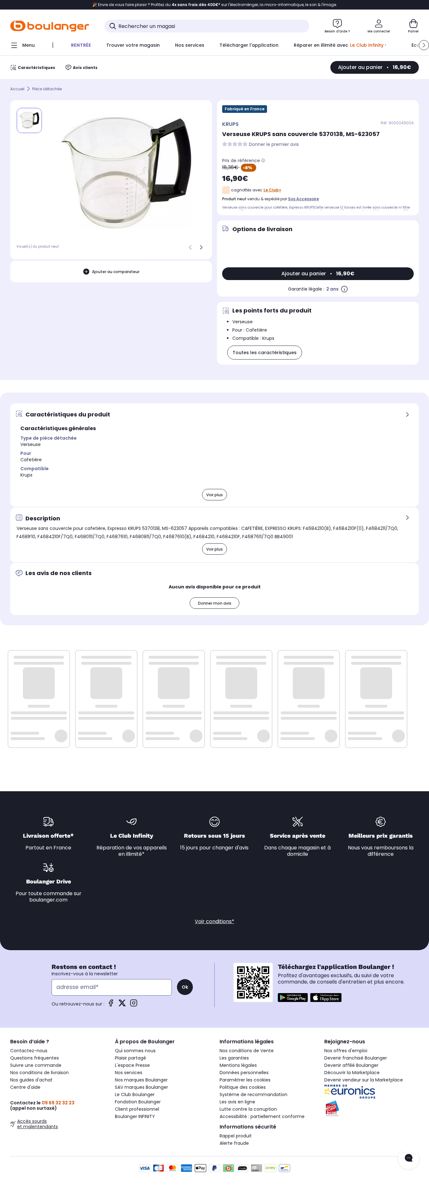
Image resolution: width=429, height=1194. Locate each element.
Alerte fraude (234, 1143)
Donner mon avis (214, 603)
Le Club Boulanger (135, 1094)
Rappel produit (236, 1136)
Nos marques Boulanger (141, 1080)
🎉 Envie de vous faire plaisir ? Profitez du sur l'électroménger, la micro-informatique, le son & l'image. (214, 5)
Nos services (128, 1072)
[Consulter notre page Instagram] (133, 1005)
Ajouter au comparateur (115, 271)
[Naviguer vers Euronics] (371, 1092)
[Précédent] (190, 247)
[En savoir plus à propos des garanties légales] (344, 289)
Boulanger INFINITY (135, 1116)
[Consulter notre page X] (122, 1005)
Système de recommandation (253, 1094)
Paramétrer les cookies (245, 1080)
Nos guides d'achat (31, 1080)
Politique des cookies (243, 1087)
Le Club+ (272, 190)
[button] (424, 45)
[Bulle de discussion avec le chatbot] (408, 1158)
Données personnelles (244, 1072)
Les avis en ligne (237, 1102)
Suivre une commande (35, 1065)
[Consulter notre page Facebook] (111, 1005)
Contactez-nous (28, 1050)
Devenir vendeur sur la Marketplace (363, 1080)
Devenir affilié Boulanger (351, 1065)
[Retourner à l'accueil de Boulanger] (49, 26)
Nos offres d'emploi (345, 1050)
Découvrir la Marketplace (352, 1072)
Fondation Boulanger (138, 1102)
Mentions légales (238, 1065)
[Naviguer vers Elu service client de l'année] (371, 1108)
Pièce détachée (47, 89)
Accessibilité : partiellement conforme (262, 1116)
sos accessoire (303, 199)
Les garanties (234, 1058)
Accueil (17, 89)
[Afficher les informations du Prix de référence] (263, 160)
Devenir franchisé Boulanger (355, 1058)
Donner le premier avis (274, 144)
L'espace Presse (132, 1065)
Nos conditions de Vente (247, 1050)
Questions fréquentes (34, 1058)
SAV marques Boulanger (141, 1087)
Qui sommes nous (135, 1050)
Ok (185, 987)
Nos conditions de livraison (39, 1072)
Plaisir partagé (130, 1058)
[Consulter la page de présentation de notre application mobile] (293, 997)
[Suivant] (201, 247)
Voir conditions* (214, 921)
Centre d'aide (25, 1087)
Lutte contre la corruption (248, 1109)
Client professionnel (137, 1109)
